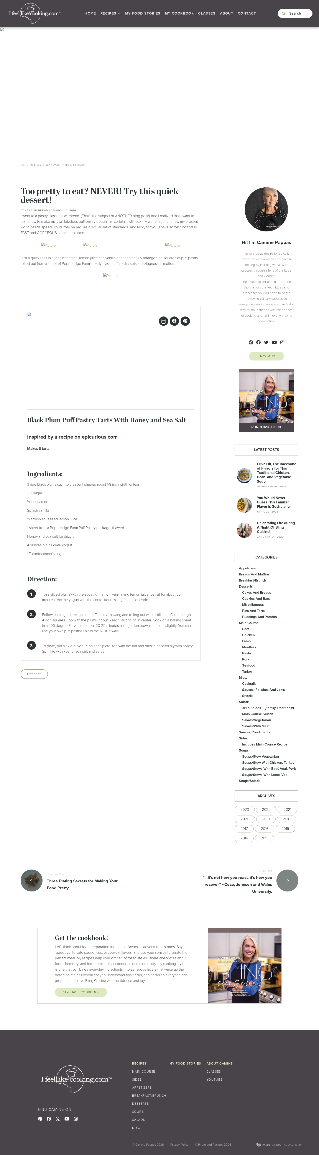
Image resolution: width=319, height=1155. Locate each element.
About (226, 13)
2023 (244, 809)
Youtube (215, 1079)
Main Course (249, 622)
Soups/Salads (249, 780)
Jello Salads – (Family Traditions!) (268, 707)
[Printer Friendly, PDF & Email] (163, 321)
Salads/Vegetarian (256, 720)
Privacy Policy (179, 1144)
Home (90, 13)
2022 (266, 809)
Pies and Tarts (253, 610)
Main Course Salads (257, 713)
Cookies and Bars (256, 598)
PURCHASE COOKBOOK (81, 992)
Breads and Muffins (254, 574)
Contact (247, 13)
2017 (244, 828)
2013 (264, 838)
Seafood (248, 665)
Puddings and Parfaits (259, 616)
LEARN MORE (266, 356)
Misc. (243, 677)
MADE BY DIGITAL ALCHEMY (282, 1145)
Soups (244, 750)
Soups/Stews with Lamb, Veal (265, 774)
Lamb (246, 641)
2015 (285, 828)
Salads (244, 701)
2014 (244, 838)
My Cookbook (179, 13)
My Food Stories (143, 13)
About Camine (220, 1063)
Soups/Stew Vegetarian (260, 756)
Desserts (34, 674)
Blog (23, 165)
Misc (136, 1128)
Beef (245, 628)
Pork (245, 659)
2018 (286, 819)
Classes (206, 13)
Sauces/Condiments (254, 732)
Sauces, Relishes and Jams (263, 689)
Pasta (246, 653)
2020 (244, 819)
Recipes (108, 13)
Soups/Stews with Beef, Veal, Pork (269, 768)
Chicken (248, 634)
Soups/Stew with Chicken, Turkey (268, 762)
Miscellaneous (253, 604)
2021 (287, 809)
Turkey (247, 671)
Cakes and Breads (256, 592)
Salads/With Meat (256, 726)
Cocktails (249, 683)
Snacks (247, 695)
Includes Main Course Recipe (264, 744)
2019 (266, 819)
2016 (264, 828)
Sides (243, 738)
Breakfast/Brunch (252, 580)
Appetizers (247, 568)
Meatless (249, 647)
